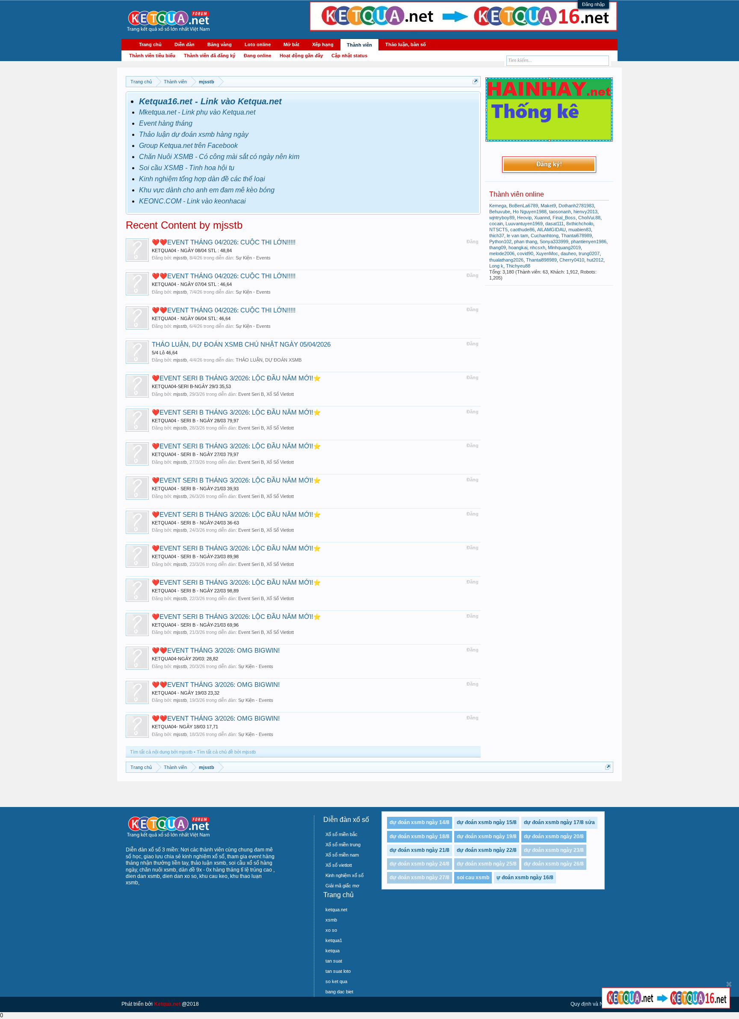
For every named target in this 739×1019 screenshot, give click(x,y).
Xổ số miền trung (343, 844)
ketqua (332, 950)
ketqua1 (333, 940)
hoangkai (517, 247)
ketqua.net (336, 909)
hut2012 (595, 259)
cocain (496, 223)
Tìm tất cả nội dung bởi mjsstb (161, 751)
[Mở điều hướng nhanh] (475, 81)
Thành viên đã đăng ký (209, 55)
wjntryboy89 (501, 217)
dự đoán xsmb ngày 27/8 (419, 878)
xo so (331, 930)
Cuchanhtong (545, 235)
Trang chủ (150, 44)
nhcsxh (537, 247)
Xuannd (542, 217)
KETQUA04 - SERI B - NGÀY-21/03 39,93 (195, 488)
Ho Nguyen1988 (530, 211)
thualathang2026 (506, 259)
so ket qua (336, 981)
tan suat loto (338, 971)
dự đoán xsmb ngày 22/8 (487, 850)
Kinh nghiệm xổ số (344, 875)
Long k (496, 265)
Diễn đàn (184, 44)
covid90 (525, 253)
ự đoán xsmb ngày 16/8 (525, 878)
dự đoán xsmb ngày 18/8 (419, 836)
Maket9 (548, 205)
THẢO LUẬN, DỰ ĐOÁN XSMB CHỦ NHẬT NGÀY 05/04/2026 (241, 344)
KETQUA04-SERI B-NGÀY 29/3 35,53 (191, 386)
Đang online (257, 55)
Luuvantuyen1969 (524, 223)
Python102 (500, 241)
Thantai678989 (576, 235)
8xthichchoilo (579, 223)
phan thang (525, 241)
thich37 (496, 235)
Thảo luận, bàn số (405, 44)
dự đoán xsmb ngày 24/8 (419, 864)
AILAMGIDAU (551, 229)
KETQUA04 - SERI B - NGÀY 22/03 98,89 (195, 590)
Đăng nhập (593, 4)
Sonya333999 (554, 241)
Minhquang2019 (564, 247)
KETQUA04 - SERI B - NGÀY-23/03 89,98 (195, 556)
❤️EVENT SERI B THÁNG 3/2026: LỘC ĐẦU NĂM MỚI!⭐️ (236, 378)
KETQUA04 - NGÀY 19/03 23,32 (185, 692)
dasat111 (554, 223)
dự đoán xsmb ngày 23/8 (554, 850)
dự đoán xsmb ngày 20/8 (554, 836)
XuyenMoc (547, 253)
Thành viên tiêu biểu (152, 55)
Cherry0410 (571, 259)
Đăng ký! (549, 164)
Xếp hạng (323, 44)
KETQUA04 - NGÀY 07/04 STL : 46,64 (192, 284)
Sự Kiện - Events (253, 257)
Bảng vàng (219, 44)
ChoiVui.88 (589, 217)
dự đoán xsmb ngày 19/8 (487, 836)
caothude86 (522, 229)
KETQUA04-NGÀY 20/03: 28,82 (185, 658)
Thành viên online (516, 194)
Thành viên (359, 44)
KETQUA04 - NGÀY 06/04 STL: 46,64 (191, 318)
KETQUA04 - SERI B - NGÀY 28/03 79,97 (195, 420)
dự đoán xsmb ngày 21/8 (419, 850)
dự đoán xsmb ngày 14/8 (419, 822)
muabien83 (579, 229)
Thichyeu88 (518, 265)
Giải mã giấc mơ (342, 885)
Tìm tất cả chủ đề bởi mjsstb (226, 751)
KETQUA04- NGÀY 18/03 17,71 (185, 726)
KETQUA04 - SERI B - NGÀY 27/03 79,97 (195, 454)
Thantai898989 (541, 259)
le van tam (517, 235)
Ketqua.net (167, 1004)
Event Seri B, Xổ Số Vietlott (266, 394)
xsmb (331, 919)
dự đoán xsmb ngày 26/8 (554, 864)
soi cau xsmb (473, 878)
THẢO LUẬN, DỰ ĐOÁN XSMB (269, 359)
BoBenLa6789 (523, 205)
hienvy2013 (585, 211)
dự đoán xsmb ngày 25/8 (487, 864)
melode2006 (501, 253)
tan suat (333, 960)
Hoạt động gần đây (301, 55)
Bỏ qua (729, 984)
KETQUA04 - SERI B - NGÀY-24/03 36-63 (195, 522)
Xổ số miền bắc (341, 834)
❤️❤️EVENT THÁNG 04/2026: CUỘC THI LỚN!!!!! (224, 242)
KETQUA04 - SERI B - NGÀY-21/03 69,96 (195, 624)
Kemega (497, 205)
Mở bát (291, 44)
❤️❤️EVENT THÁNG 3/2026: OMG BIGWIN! (216, 650)
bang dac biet (339, 991)
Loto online (258, 44)
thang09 (497, 247)
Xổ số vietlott (338, 865)
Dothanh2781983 (576, 205)
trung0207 (589, 253)
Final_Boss (564, 217)
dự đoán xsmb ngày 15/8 (487, 822)
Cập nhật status (349, 55)
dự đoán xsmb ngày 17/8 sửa (559, 822)
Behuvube (499, 211)
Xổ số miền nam (342, 854)
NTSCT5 (498, 229)
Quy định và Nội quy (594, 1004)
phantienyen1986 (588, 241)
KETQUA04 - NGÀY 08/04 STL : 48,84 (192, 250)
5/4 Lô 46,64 (164, 352)
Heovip (524, 217)
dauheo (568, 253)
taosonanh (560, 211)
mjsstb (180, 257)
